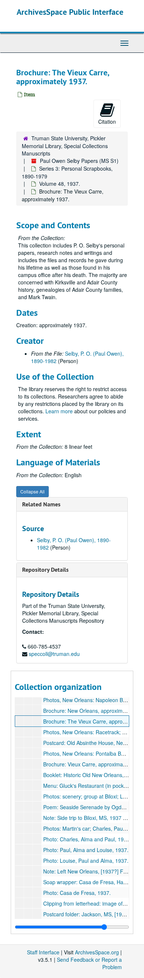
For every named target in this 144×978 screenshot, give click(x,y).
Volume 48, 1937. (59, 183)
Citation (107, 121)
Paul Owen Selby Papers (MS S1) (79, 160)
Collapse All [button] (32, 491)
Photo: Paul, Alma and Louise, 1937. (85, 850)
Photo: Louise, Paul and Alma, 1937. (85, 860)
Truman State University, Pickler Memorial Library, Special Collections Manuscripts (65, 145)
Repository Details (45, 570)
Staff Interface (43, 952)
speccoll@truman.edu (54, 653)
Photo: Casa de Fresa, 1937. (77, 892)
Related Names (41, 504)
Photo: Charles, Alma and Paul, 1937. (87, 839)
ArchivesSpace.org (97, 952)
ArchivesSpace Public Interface (70, 12)
